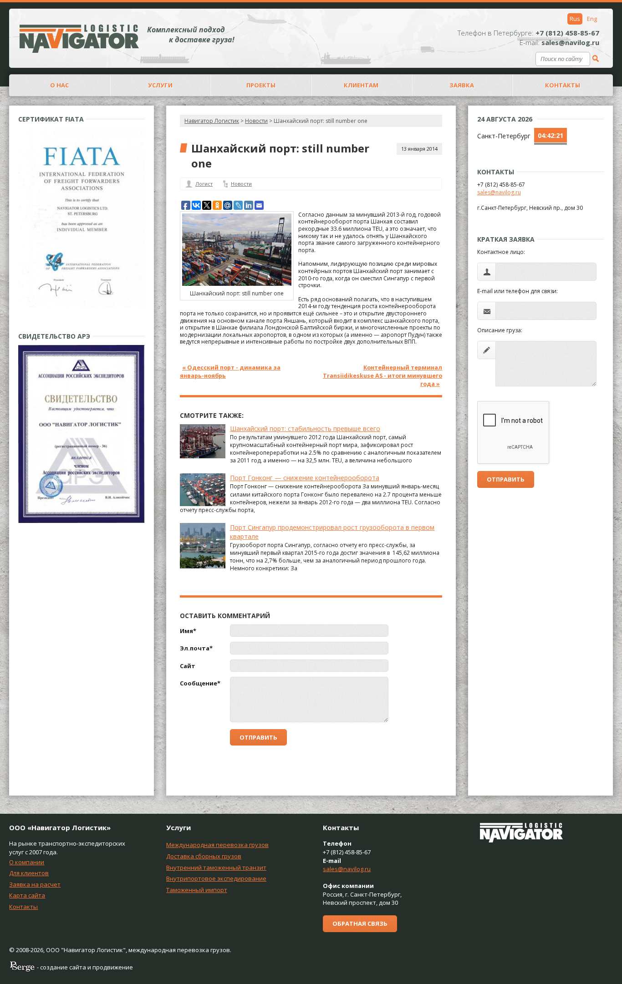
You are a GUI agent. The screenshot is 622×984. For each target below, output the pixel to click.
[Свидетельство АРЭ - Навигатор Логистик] (81, 521)
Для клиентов (29, 873)
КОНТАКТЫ (562, 85)
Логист (204, 183)
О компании (26, 862)
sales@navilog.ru (499, 192)
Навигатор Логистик (211, 121)
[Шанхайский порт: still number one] (236, 284)
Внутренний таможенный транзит (216, 867)
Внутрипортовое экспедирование (216, 878)
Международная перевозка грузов (217, 845)
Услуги (160, 85)
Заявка (461, 85)
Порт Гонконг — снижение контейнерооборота (304, 477)
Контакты (23, 907)
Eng (592, 19)
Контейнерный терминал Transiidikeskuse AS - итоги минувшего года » (382, 376)
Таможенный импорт (196, 890)
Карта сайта (27, 895)
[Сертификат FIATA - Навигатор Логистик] (81, 305)
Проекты (260, 85)
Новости (241, 183)
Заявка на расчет (35, 884)
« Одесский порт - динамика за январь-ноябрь (230, 372)
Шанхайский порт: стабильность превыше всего (305, 428)
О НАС (59, 85)
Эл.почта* (196, 648)
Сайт (187, 666)
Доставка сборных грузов (203, 856)
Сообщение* (200, 683)
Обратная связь (359, 923)
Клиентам (361, 85)
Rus (575, 19)
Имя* (188, 631)
